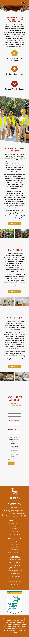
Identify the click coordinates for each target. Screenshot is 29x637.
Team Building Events (14, 455)
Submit (11, 463)
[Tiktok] (18, 498)
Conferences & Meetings (14, 451)
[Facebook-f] (11, 498)
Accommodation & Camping (15, 446)
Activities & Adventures (14, 442)
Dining (12, 458)
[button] (4, 2)
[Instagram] (14, 498)
